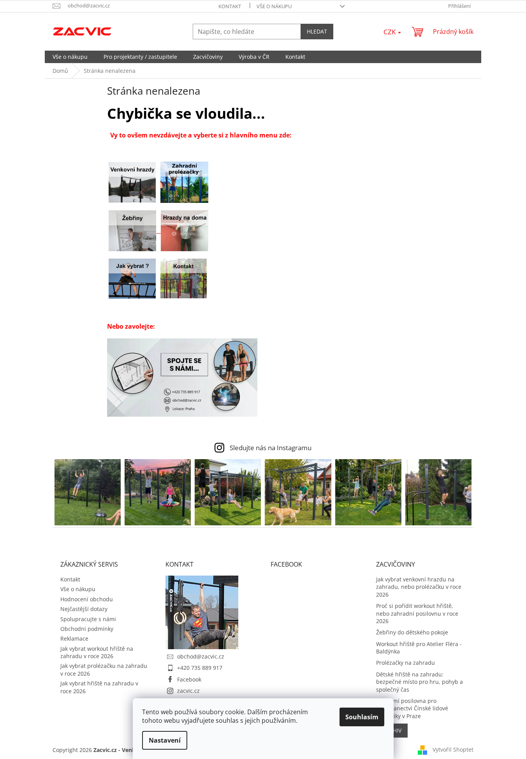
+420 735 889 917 (199, 667)
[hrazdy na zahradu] (132, 182)
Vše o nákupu (274, 6)
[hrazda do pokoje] (184, 230)
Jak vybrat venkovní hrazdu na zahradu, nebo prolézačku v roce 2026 (418, 587)
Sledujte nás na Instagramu (270, 447)
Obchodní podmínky (86, 628)
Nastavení (165, 740)
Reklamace (74, 638)
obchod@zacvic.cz (200, 656)
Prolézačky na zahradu (405, 662)
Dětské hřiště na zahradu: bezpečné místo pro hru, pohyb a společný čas (419, 682)
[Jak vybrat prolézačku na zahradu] (132, 278)
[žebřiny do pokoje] (135, 230)
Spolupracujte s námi (88, 619)
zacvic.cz (188, 690)
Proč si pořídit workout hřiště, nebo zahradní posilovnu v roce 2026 (417, 613)
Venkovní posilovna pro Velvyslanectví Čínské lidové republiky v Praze (412, 708)
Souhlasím (361, 717)
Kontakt (229, 6)
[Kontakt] (183, 278)
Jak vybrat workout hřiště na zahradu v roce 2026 (96, 652)
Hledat (317, 31)
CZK (390, 31)
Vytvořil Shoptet (453, 749)
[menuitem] (70, 57)
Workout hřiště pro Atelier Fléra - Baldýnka (419, 647)
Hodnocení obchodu (86, 599)
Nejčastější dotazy (83, 609)
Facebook (189, 679)
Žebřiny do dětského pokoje (412, 632)
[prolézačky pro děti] (184, 182)
